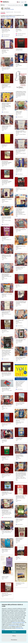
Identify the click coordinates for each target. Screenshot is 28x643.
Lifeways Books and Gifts (9, 9)
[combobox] (15, 5)
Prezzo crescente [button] (17, 12)
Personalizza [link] (14, 639)
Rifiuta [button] (14, 635)
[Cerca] (26, 5)
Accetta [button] (14, 631)
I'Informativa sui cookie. (14, 625)
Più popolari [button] (3, 12)
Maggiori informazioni (10, 16)
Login (22, 2)
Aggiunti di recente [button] (9, 12)
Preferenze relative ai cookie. (18, 622)
